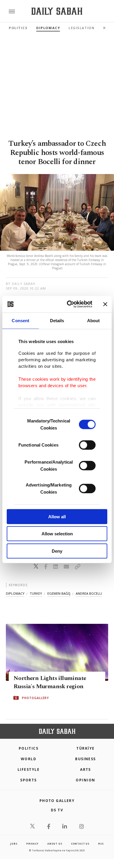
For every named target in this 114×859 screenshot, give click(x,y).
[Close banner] (105, 304)
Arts (85, 769)
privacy (32, 843)
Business (85, 758)
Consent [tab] (20, 320)
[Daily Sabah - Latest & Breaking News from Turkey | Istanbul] (56, 11)
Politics (18, 27)
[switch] (87, 444)
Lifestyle (28, 769)
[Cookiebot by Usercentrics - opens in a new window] (69, 304)
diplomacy (15, 593)
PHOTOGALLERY (35, 698)
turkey (36, 593)
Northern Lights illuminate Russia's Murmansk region (49, 682)
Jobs (13, 843)
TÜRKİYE (85, 748)
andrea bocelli (89, 593)
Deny (57, 550)
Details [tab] (57, 320)
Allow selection (57, 533)
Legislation (81, 27)
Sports (28, 780)
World (28, 758)
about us (54, 843)
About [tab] (93, 320)
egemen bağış (58, 593)
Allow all (57, 516)
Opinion (85, 780)
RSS (100, 843)
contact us (80, 843)
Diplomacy (48, 27)
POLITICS (29, 748)
